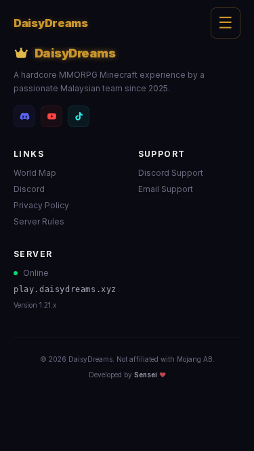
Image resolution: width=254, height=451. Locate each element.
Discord (29, 189)
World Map (35, 173)
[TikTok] (78, 116)
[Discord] (24, 116)
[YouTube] (51, 116)
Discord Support (170, 173)
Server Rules (39, 221)
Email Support (165, 189)
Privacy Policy (41, 205)
